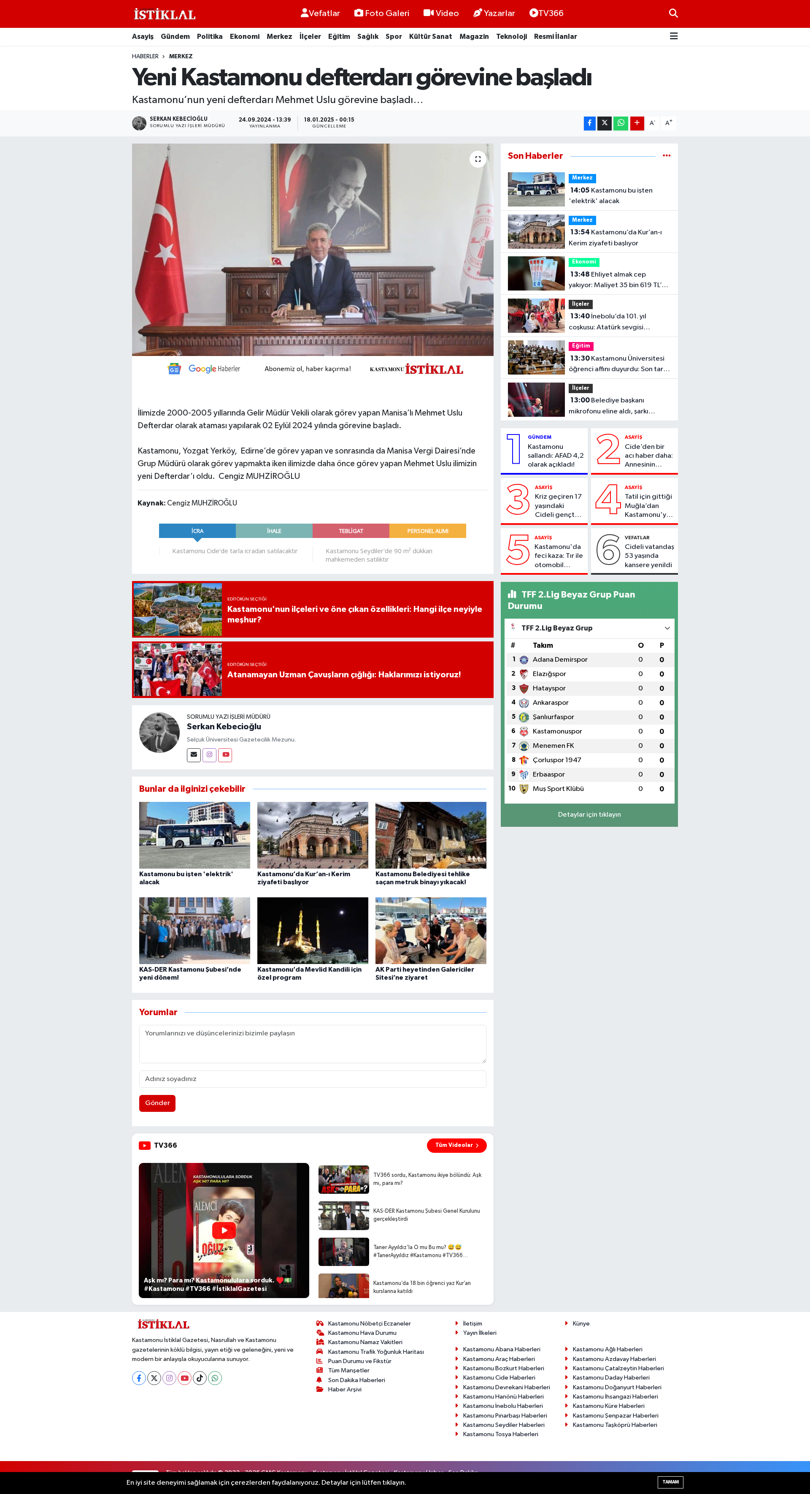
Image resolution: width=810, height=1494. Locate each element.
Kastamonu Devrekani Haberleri (506, 1387)
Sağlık (367, 36)
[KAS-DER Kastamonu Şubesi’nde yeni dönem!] (194, 930)
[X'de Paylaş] (604, 123)
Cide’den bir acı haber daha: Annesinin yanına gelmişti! (649, 456)
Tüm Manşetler (349, 1370)
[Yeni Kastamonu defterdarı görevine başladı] (313, 250)
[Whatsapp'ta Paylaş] (620, 123)
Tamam (670, 1482)
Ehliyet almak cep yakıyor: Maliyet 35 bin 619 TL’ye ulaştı (619, 281)
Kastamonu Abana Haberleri (501, 1349)
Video (447, 13)
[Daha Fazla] (637, 123)
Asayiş (143, 36)
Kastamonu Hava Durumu (362, 1333)
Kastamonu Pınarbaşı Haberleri (505, 1416)
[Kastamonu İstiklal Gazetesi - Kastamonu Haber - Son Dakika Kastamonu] (163, 14)
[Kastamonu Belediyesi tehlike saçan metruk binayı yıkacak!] (430, 835)
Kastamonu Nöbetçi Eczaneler (369, 1323)
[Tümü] (667, 156)
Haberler (145, 57)
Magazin (474, 36)
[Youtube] (225, 755)
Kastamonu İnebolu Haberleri (503, 1406)
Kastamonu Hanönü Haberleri (503, 1396)
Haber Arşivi (345, 1389)
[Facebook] (139, 1378)
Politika (210, 36)
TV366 (551, 13)
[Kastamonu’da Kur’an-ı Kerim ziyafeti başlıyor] (312, 835)
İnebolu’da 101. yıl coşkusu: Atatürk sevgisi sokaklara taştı (607, 322)
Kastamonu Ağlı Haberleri (608, 1349)
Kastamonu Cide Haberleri (499, 1377)
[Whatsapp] (215, 1378)
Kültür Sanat (430, 36)
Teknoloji (511, 36)
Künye (581, 1323)
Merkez (279, 36)
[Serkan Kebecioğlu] (159, 732)
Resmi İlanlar (555, 36)
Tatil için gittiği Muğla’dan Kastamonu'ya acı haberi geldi (649, 506)
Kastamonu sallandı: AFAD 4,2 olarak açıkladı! (556, 456)
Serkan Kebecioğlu (224, 727)
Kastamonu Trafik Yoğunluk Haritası (376, 1352)
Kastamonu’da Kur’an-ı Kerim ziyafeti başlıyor (615, 237)
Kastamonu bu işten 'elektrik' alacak (611, 196)
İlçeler (310, 36)
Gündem (175, 36)
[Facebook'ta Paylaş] (590, 123)
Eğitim (339, 36)
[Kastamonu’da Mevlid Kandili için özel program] (312, 930)
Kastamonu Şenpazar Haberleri (616, 1416)
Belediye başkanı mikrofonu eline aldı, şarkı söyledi (608, 407)
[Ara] (673, 13)
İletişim (472, 1323)
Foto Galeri (387, 13)
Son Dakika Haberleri (356, 1380)
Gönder (157, 1103)
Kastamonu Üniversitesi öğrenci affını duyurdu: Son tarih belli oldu (619, 365)
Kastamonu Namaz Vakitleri (365, 1342)
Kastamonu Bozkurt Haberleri (503, 1368)
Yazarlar (499, 13)
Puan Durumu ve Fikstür (360, 1361)
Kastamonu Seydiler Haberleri (504, 1425)
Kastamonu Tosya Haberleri (500, 1434)
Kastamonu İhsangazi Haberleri (615, 1396)
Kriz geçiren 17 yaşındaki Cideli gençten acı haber (559, 506)
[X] (154, 1378)
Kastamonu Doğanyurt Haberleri (617, 1387)
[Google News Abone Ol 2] (312, 368)
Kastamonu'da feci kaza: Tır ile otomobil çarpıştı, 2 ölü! (559, 556)
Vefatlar (324, 13)
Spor (394, 36)
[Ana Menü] (674, 37)
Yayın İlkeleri (480, 1333)
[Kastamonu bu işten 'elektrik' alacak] (194, 835)
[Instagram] (209, 755)
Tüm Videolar (454, 1145)
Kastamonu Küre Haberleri (609, 1406)
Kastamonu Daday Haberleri (611, 1377)
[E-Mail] (194, 755)
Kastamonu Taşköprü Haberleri (615, 1425)
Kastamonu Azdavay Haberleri (614, 1359)
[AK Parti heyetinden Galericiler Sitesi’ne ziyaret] (430, 930)
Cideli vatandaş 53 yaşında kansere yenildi (649, 556)
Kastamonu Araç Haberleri (499, 1359)
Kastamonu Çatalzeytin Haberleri (618, 1368)
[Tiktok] (200, 1378)
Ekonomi (244, 36)
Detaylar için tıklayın (589, 814)
